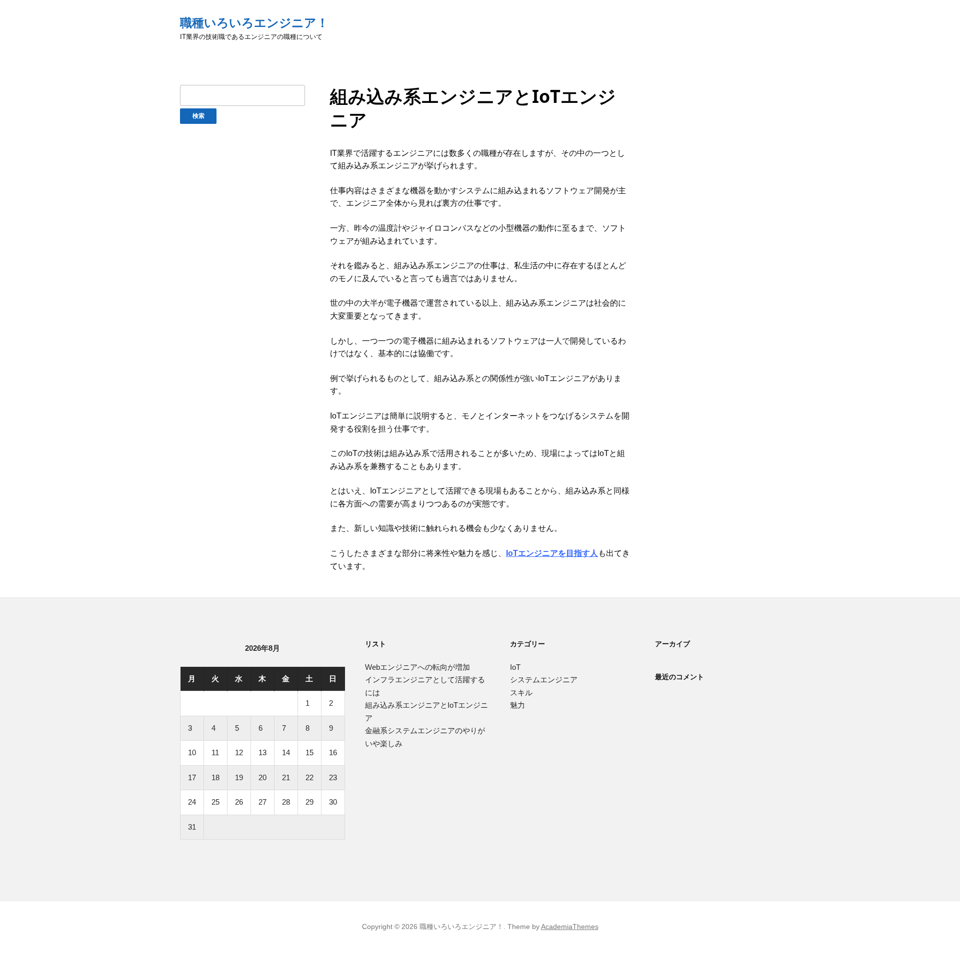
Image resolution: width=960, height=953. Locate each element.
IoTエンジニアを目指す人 (552, 553)
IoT (515, 667)
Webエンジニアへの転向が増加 (417, 667)
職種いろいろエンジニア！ (254, 22)
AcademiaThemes (569, 927)
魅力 (517, 705)
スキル (521, 692)
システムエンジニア (544, 679)
